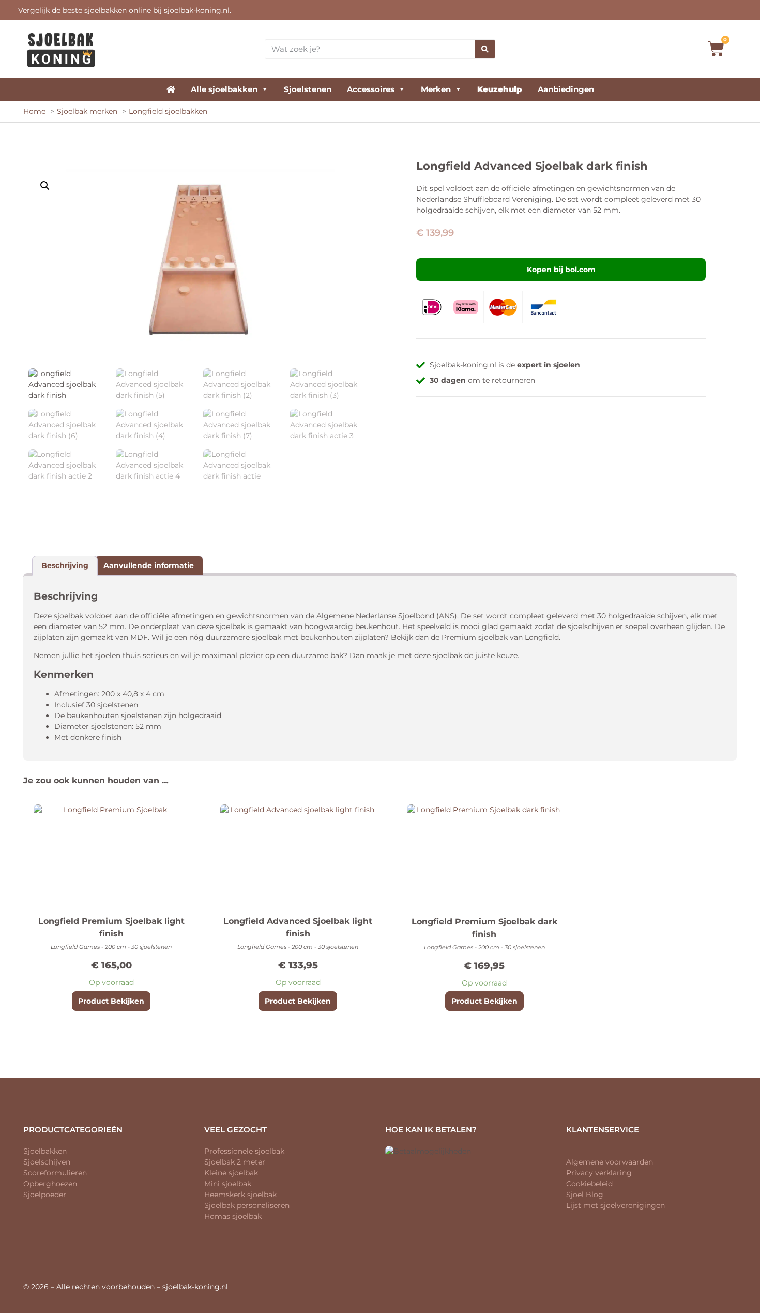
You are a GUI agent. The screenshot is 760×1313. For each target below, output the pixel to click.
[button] (45, 185)
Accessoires (370, 89)
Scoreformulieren (55, 1172)
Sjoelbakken (45, 1151)
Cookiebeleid (589, 1183)
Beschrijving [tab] (64, 565)
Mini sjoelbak (227, 1183)
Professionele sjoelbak (244, 1151)
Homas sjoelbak (233, 1216)
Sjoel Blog (584, 1194)
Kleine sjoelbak (231, 1172)
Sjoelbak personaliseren (247, 1205)
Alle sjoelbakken (224, 89)
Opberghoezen (50, 1183)
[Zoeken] (485, 49)
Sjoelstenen (307, 89)
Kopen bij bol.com (561, 269)
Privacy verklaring (599, 1172)
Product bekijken (111, 1001)
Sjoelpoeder (44, 1194)
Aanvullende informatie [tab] (148, 565)
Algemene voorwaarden (609, 1162)
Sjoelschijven (46, 1162)
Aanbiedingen (566, 89)
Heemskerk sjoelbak (240, 1194)
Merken (436, 89)
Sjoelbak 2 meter (234, 1162)
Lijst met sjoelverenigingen (615, 1205)
